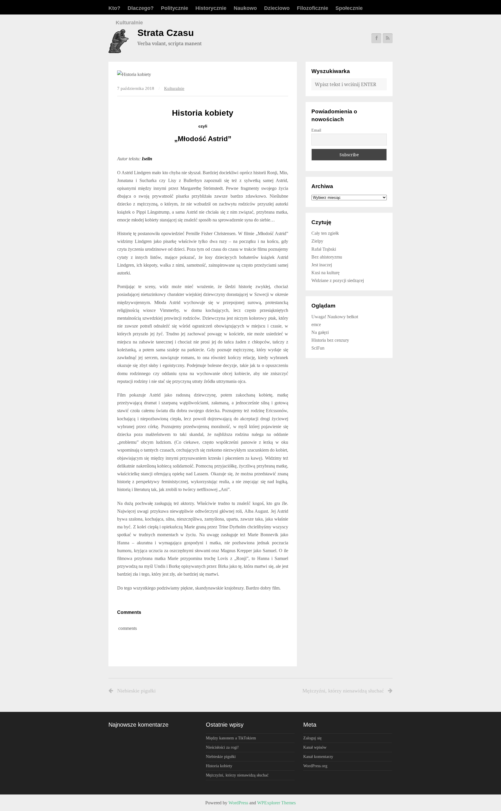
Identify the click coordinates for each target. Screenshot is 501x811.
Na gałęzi (320, 332)
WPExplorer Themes (276, 802)
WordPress (238, 802)
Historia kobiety (219, 765)
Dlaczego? (141, 8)
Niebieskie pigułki (136, 691)
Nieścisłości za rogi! (222, 747)
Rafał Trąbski (323, 249)
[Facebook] (376, 38)
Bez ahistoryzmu (326, 256)
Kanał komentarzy (318, 756)
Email (316, 130)
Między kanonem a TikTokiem (231, 738)
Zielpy (317, 241)
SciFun (317, 348)
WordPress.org (315, 765)
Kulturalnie (129, 23)
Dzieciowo (277, 8)
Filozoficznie (312, 8)
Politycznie (174, 8)
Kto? (114, 8)
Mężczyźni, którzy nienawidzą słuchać (343, 691)
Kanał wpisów (314, 747)
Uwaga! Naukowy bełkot (334, 316)
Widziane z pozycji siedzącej (337, 280)
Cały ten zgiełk (325, 233)
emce (316, 324)
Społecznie (349, 8)
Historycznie (210, 8)
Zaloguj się (312, 738)
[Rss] (388, 38)
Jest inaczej (321, 264)
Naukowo (245, 8)
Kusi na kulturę (325, 272)
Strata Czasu (165, 33)
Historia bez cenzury (330, 340)
